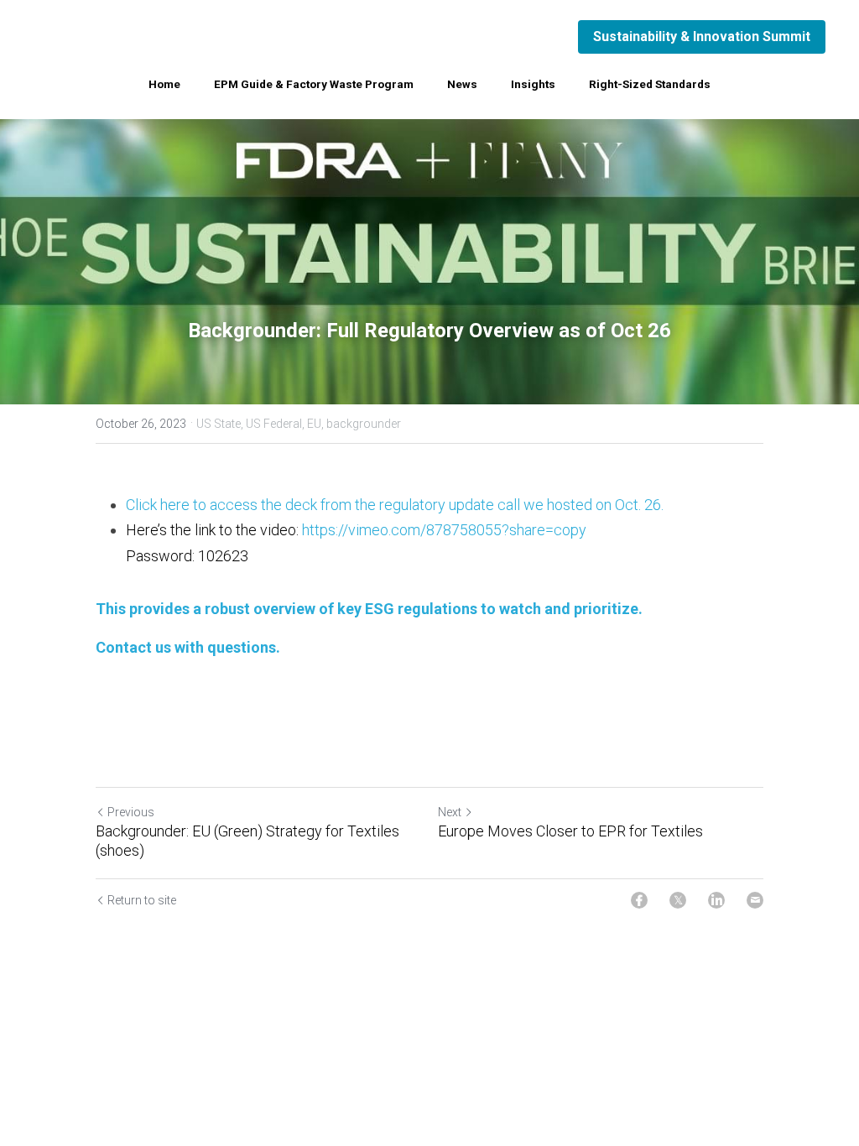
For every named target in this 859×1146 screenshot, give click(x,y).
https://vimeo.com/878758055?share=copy (444, 530)
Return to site (141, 900)
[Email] (755, 900)
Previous (130, 812)
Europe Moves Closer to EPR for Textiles (570, 831)
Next (449, 812)
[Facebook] (639, 900)
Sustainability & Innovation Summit (701, 36)
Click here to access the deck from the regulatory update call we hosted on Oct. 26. (396, 504)
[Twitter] (677, 900)
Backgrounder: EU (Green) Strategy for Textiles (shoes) (247, 840)
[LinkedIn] (716, 900)
